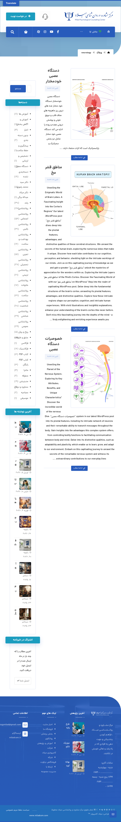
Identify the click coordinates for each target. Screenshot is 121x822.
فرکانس (24, 343)
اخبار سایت (48, 724)
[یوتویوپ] (51, 32)
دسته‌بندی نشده (23, 174)
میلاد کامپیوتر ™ (95, 814)
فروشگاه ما (48, 729)
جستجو (18, 88)
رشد (26, 203)
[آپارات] (38, 32)
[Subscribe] (18, 681)
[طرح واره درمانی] (25, 427)
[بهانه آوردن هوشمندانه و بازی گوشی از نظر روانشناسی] (25, 465)
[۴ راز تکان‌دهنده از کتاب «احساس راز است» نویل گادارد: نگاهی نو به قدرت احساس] (25, 591)
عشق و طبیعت (21, 338)
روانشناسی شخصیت (23, 303)
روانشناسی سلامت (23, 293)
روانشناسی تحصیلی (23, 262)
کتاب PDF (23, 354)
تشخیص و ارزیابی (23, 158)
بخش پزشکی (47, 734)
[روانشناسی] (88, 16)
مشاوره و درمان (21, 387)
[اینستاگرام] (45, 32)
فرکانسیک (23, 349)
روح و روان (23, 332)
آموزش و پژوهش (45, 743)
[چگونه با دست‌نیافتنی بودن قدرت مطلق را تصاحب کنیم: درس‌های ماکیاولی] (25, 614)
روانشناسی (23, 208)
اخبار (26, 130)
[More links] (81, 32)
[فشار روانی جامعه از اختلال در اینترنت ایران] (25, 545)
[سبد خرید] (25, 32)
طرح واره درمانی (67, 727)
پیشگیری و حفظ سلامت (22, 148)
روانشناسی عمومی (23, 324)
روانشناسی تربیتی (23, 273)
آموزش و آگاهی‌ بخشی (22, 122)
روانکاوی (49, 739)
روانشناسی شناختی (23, 314)
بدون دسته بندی (23, 138)
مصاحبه (24, 393)
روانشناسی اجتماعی (23, 216)
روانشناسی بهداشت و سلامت (23, 239)
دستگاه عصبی (21, 166)
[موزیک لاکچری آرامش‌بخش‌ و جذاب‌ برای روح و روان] (25, 446)
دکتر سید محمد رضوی (22, 185)
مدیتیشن (23, 381)
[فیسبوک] (58, 32)
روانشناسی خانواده (23, 283)
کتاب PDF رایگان (23, 362)
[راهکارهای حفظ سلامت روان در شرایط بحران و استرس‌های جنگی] (25, 503)
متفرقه (25, 376)
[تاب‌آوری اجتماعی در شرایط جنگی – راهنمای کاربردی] (25, 484)
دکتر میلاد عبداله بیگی (23, 195)
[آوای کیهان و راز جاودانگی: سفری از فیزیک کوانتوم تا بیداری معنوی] (25, 568)
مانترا (26, 370)
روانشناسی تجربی (23, 252)
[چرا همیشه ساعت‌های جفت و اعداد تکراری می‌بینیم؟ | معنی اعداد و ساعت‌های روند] (25, 522)
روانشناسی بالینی (23, 227)
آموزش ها (23, 114)
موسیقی (24, 398)
